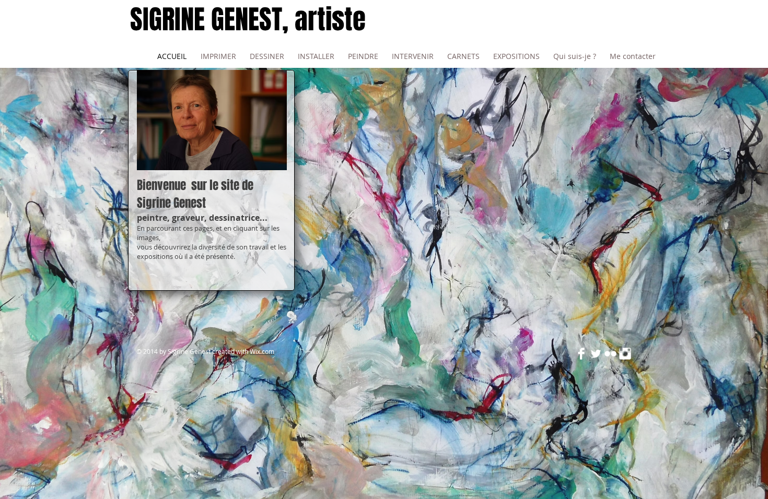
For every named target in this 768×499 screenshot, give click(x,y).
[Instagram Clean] (625, 354)
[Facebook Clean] (581, 354)
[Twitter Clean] (596, 354)
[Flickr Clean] (610, 354)
